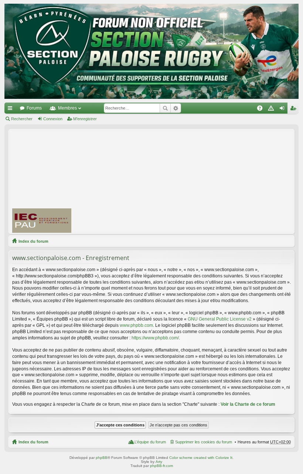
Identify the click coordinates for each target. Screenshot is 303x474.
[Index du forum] (151, 51)
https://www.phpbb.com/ (155, 337)
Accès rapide (11, 109)
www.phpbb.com (136, 325)
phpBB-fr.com (161, 466)
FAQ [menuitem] (262, 109)
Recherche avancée (176, 108)
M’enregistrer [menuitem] (294, 109)
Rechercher (165, 108)
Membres (67, 108)
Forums (34, 108)
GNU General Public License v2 (220, 319)
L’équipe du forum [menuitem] (150, 442)
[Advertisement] (190, 181)
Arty (159, 462)
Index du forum (33, 241)
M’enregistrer (85, 119)
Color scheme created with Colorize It (200, 458)
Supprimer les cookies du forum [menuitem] (203, 442)
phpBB (102, 458)
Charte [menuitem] (272, 109)
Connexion (52, 119)
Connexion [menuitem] (283, 109)
